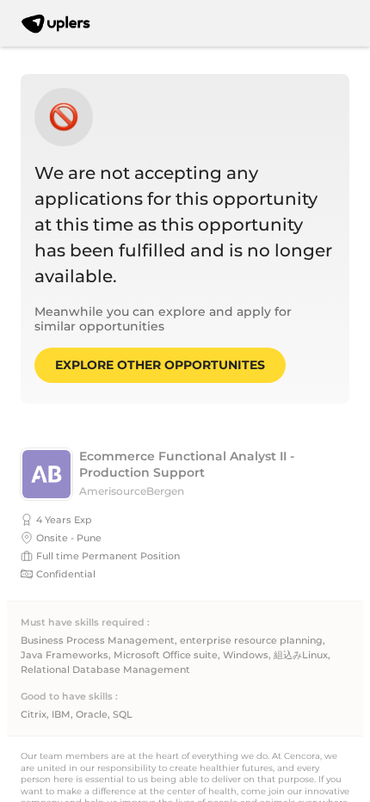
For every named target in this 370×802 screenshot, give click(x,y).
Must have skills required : (85, 622)
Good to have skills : (69, 696)
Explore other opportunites (160, 365)
